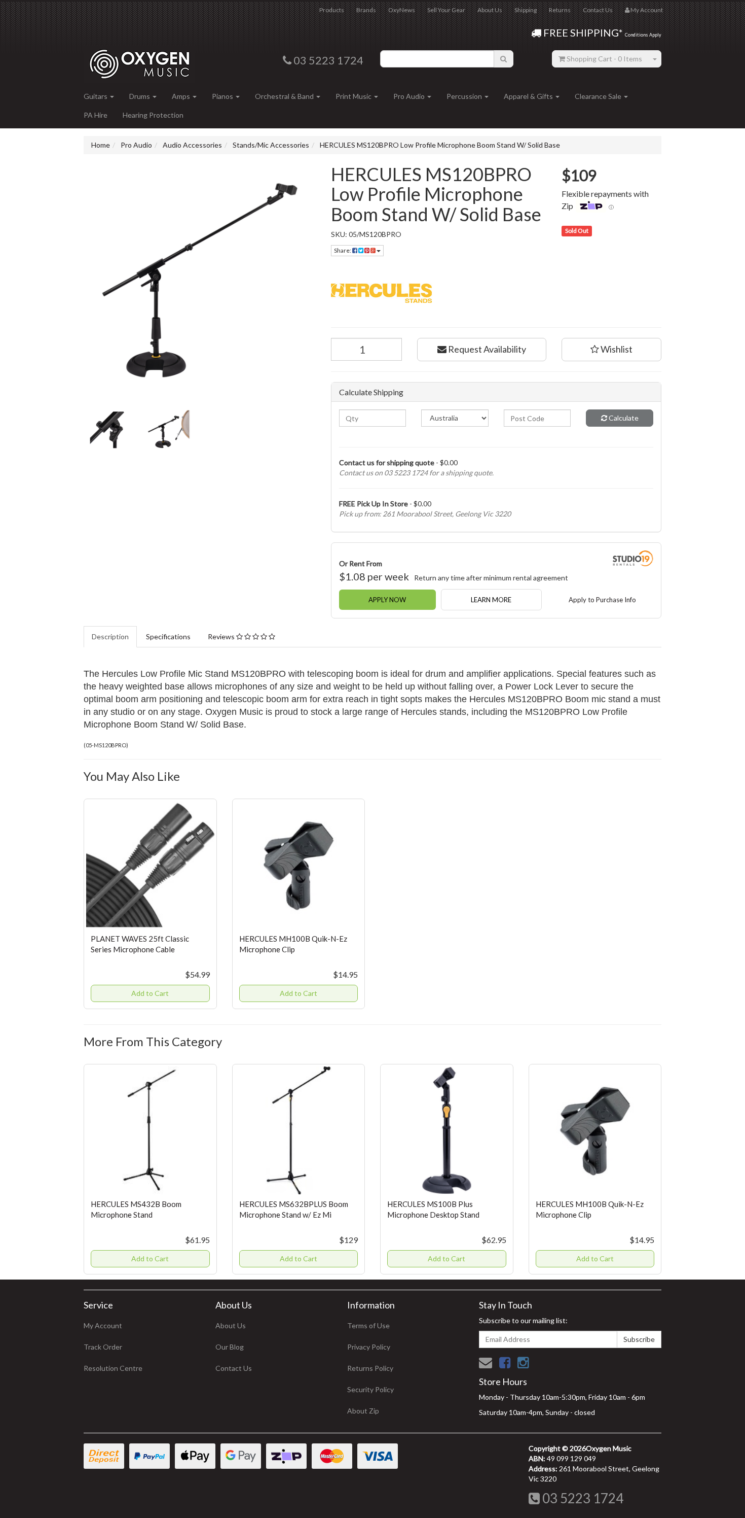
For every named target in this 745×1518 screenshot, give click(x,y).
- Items (604, 58)
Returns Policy (370, 1368)
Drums (140, 96)
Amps (182, 96)
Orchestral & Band (285, 96)
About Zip (363, 1410)
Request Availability (486, 349)
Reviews (222, 636)
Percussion (464, 96)
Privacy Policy (368, 1346)
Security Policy (370, 1389)
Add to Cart (150, 993)
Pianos (223, 96)
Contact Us (598, 10)
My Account (103, 1325)
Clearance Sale (599, 96)
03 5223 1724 (581, 1498)
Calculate (623, 417)
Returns (560, 10)
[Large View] (107, 429)
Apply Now (387, 600)
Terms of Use (368, 1325)
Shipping (525, 10)
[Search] (503, 58)
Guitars (96, 96)
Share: (343, 250)
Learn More (491, 600)
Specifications (168, 636)
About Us (489, 10)
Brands (366, 10)
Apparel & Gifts (529, 96)
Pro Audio (409, 96)
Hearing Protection (153, 115)
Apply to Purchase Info (602, 600)
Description (110, 636)
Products (331, 10)
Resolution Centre (113, 1368)
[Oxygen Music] (139, 60)
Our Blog (229, 1346)
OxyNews (401, 10)
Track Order (103, 1346)
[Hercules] (496, 291)
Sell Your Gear (446, 10)
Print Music (354, 96)
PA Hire (95, 115)
